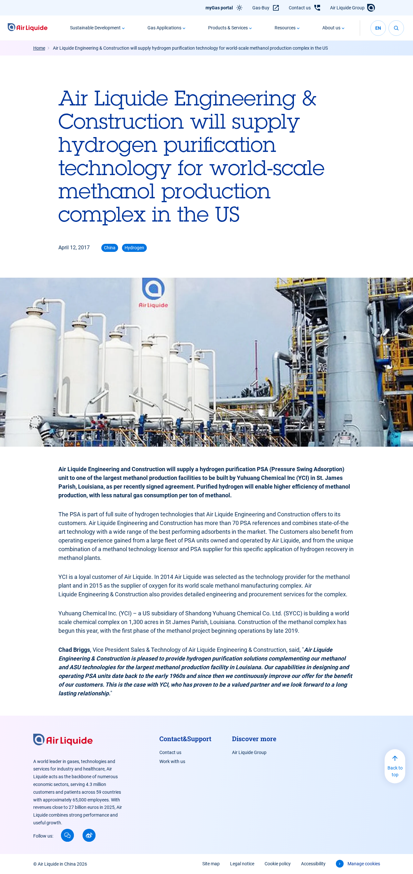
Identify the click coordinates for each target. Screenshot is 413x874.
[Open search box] (396, 28)
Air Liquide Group (347, 7)
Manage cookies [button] (364, 863)
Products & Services (228, 27)
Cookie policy (278, 863)
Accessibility (313, 863)
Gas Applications (164, 27)
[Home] (27, 28)
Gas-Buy (260, 7)
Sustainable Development (95, 27)
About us (331, 27)
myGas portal (219, 7)
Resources (285, 27)
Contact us (300, 7)
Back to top (395, 771)
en (378, 28)
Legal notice (242, 863)
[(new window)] (67, 835)
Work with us (172, 761)
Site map (211, 863)
